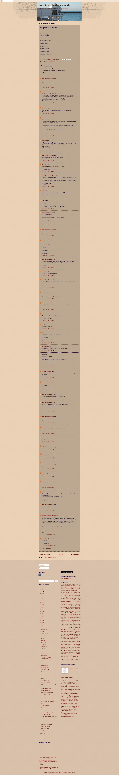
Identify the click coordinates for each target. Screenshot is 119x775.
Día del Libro (71, 601)
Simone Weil (63, 655)
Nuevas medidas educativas (46, 674)
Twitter (69, 659)
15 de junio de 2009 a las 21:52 (48, 534)
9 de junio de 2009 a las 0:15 (48, 411)
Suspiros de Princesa (45, 705)
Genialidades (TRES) (45, 669)
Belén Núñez (43, 642)
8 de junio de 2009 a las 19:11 (48, 235)
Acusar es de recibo (77, 584)
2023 (41, 593)
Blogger (73, 772)
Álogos (74, 585)
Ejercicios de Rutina (45, 728)
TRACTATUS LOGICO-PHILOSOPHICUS (46, 658)
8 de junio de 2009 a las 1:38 (48, 87)
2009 (41, 625)
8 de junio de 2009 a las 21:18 (48, 342)
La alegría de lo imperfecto (66, 625)
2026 (41, 586)
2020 (41, 600)
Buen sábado (73, 592)
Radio (70, 652)
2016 (41, 609)
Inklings (68, 621)
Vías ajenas (79, 659)
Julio (43, 324)
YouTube (70, 661)
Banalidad (79, 588)
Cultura (77, 599)
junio (42, 640)
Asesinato (43, 651)
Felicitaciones (63, 614)
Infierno (65, 621)
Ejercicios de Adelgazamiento (47, 692)
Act (70, 584)
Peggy (43, 446)
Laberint (65, 631)
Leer (80, 632)
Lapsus (72, 631)
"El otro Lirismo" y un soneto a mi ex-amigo (49, 717)
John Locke (62, 624)
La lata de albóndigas (45, 648)
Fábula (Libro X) (70, 613)
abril (42, 735)
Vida (62, 661)
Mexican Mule (44, 655)
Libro (80, 634)
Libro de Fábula (64, 635)
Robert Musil (74, 653)
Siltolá (79, 653)
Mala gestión (74, 637)
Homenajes (63, 620)
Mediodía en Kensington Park (69, 638)
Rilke (70, 653)
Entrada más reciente (45, 554)
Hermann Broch (69, 618)
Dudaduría (71, 602)
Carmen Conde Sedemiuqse (48, 155)
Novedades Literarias (65, 645)
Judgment (74, 624)
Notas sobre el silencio (69, 644)
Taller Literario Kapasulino (48, 68)
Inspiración (72, 621)
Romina (43, 107)
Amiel (77, 585)
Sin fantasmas (67, 655)
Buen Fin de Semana (45, 667)
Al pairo (42, 730)
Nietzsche (74, 642)
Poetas (66, 650)
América (43, 191)
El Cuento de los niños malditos (47, 676)
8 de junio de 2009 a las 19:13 (48, 267)
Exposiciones (78, 611)
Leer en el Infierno (45, 719)
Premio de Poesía (74, 650)
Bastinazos (63, 590)
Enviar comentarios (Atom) (50, 557)
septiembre (43, 633)
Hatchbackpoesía (63, 618)
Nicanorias (63, 643)
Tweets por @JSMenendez (66, 578)
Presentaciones (64, 652)
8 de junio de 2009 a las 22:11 (48, 366)
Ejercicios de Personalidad (46, 707)
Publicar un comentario (46, 548)
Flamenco (79, 614)
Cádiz (70, 594)
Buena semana (78, 592)
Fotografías (63, 616)
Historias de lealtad (77, 618)
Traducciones (64, 659)
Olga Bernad (44, 92)
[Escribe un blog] (66, 59)
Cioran (70, 595)
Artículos (67, 588)
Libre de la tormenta (69, 634)
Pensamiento (64, 648)
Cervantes (66, 595)
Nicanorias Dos (69, 643)
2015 (41, 611)
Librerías (76, 634)
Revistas (67, 653)
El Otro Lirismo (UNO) (46, 714)
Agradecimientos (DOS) (46, 688)
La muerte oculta (66, 627)
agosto (42, 635)
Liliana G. (44, 118)
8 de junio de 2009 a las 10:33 (48, 171)
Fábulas (79, 613)
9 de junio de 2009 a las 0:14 (48, 398)
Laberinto (69, 631)
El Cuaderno (75, 604)
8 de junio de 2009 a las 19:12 (48, 255)
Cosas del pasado (73, 598)
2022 (41, 595)
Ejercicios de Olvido (45, 697)
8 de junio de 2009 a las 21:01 (48, 328)
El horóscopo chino (45, 671)
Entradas (42, 565)
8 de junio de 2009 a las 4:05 (48, 135)
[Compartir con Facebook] (69, 59)
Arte (80, 587)
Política (69, 650)
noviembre (43, 629)
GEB (72, 615)
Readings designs (74, 652)
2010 (41, 622)
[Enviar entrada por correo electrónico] (62, 59)
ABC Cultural (67, 584)
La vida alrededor (71, 629)
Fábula (62, 613)
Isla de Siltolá (68, 623)
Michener (73, 640)
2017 (41, 607)
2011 (41, 620)
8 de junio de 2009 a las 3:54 (48, 113)
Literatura (50, 61)
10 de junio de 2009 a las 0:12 (48, 487)
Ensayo (63, 608)
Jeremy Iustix (78, 623)
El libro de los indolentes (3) (72, 607)
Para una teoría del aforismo (73, 647)
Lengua (62, 634)
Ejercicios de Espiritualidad (46, 724)
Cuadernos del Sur (71, 600)
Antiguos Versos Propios (69, 587)
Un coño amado (44, 699)
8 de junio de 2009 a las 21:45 (48, 350)
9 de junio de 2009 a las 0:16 (48, 433)
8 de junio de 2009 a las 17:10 (48, 208)
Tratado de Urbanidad (45, 722)
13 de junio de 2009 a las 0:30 (48, 510)
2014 (41, 613)
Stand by (63, 656)
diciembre (43, 627)
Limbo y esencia (71, 635)
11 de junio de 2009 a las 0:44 (48, 500)
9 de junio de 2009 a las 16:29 (48, 449)
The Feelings (76, 658)
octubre (43, 631)
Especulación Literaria (45, 682)
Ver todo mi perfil (64, 718)
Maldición (43, 678)
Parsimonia (44, 140)
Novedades (78, 644)
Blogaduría (74, 590)
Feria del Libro (69, 614)
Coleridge (62, 597)
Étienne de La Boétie (68, 611)
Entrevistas (67, 608)
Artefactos (62, 588)
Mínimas (65, 641)
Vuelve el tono (44, 646)
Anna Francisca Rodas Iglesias (48, 515)
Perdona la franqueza (72, 648)
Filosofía (74, 614)
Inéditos (62, 621)
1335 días (62, 584)
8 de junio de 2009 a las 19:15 (48, 309)
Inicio (61, 554)
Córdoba (67, 598)
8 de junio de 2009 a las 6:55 (48, 151)
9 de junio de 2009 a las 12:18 (48, 441)
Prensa (79, 650)
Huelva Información (73, 620)
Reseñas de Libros (45, 661)
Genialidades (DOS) (45, 680)
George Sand (75, 615)
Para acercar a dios (45, 653)
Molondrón (43, 710)
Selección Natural (44, 665)
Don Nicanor (67, 602)
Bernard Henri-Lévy (68, 590)
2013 (41, 616)
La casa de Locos (44, 663)
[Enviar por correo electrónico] (65, 59)
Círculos (73, 595)
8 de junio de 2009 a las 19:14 (48, 287)
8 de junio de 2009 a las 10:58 (48, 186)
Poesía (53, 61)
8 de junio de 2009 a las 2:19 (48, 102)
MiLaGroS (44, 473)
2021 (41, 598)
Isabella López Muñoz (46, 371)
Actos (72, 584)
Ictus (80, 620)
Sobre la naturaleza (76, 655)
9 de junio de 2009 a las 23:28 (48, 476)
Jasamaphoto (73, 623)
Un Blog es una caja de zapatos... (48, 701)
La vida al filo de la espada (54, 5)
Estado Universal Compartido (69, 610)
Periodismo (79, 648)
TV (67, 659)
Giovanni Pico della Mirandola (75, 617)
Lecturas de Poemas (74, 632)
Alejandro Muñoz (45, 346)
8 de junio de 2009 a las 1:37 (48, 74)
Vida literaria (66, 661)
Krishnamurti (78, 624)
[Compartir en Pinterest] (70, 59)
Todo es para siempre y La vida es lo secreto (48, 685)
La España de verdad (75, 625)
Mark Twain (78, 637)
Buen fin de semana (66, 592)
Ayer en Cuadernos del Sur (73, 668)
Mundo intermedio (72, 641)
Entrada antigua (75, 554)
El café (42, 703)
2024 (41, 591)
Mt (42, 333)
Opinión (75, 645)
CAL (73, 594)
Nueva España (71, 645)
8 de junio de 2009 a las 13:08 (48, 196)
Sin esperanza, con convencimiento (69, 667)
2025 (41, 589)
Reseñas (63, 653)
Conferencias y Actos (72, 597)
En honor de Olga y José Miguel (47, 712)
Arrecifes (76, 587)
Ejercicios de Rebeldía (45, 726)
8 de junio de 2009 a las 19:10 (48, 225)
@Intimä (44, 200)
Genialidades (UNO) (45, 694)
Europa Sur (73, 611)
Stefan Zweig (68, 656)
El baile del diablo (68, 604)
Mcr (61, 638)
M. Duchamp (69, 637)
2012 (41, 618)
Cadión (67, 594)
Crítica (64, 600)
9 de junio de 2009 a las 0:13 (48, 390)
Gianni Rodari (66, 617)
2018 (41, 604)
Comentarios (43, 567)
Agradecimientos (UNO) (46, 690)
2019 (41, 602)
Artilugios (72, 588)
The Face (70, 658)
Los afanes (63, 637)
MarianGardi (44, 165)
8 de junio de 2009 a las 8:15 (48, 160)
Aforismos (63, 585)
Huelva (66, 620)
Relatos (79, 652)
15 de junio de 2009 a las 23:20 (48, 545)
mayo (42, 733)
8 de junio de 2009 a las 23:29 (48, 377)
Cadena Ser (63, 594)
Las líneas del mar (65, 632)
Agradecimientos (68, 585)
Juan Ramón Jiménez (69, 624)
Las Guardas (43, 644)
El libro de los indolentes (71, 605)
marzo (42, 738)
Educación (76, 602)
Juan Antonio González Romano (49, 175)
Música (79, 641)
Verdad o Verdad (74, 659)
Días (75, 601)
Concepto (66, 597)
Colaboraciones (78, 595)
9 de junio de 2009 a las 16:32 (48, 457)
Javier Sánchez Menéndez (47, 78)
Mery (43, 492)
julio (42, 638)
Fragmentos (69, 615)
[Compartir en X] (67, 59)
